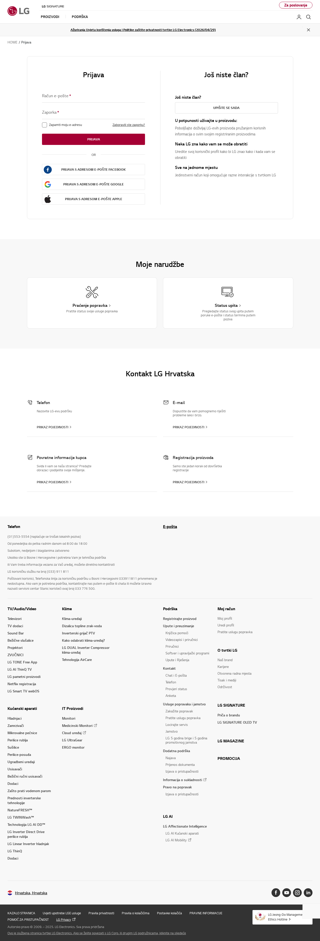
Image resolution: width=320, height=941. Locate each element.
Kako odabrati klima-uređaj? (83, 640)
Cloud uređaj (72, 732)
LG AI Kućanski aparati (182, 833)
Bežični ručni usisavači (25, 776)
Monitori (68, 718)
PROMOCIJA (229, 758)
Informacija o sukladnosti (182, 779)
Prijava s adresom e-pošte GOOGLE (93, 184)
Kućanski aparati (22, 708)
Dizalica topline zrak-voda (82, 625)
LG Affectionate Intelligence (185, 826)
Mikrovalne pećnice (22, 732)
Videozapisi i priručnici (182, 639)
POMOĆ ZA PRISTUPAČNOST (28, 919)
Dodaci (13, 783)
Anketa (171, 695)
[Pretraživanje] (309, 17)
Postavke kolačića (169, 913)
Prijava (93, 139)
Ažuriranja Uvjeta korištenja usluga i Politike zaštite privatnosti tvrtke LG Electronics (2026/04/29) (143, 29)
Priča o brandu (229, 715)
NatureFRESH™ (20, 810)
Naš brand (225, 659)
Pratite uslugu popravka (183, 717)
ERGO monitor (73, 747)
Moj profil (225, 618)
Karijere (223, 666)
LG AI (168, 816)
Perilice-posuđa (19, 754)
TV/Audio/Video (22, 608)
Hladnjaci (15, 718)
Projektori (15, 647)
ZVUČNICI (16, 654)
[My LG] (299, 17)
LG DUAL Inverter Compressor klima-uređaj (86, 650)
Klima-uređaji (72, 618)
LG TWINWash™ (21, 817)
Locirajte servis (177, 724)
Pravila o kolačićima (136, 913)
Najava (171, 757)
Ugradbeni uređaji (21, 761)
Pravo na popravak (177, 787)
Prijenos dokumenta (180, 764)
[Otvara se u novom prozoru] (276, 892)
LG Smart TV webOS (23, 691)
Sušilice (13, 747)
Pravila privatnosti (101, 913)
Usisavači (15, 769)
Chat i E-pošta (176, 675)
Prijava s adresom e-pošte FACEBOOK (93, 169)
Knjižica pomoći (177, 632)
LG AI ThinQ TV (20, 669)
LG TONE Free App (22, 662)
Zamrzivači (16, 725)
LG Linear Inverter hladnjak (28, 843)
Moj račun (226, 608)
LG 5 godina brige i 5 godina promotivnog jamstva (186, 740)
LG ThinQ (15, 851)
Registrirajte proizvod (179, 618)
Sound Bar (16, 633)
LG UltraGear (72, 740)
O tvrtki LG (227, 650)
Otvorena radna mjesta (235, 673)
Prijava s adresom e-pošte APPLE (93, 199)
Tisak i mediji (227, 680)
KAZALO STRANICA (21, 913)
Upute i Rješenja (177, 659)
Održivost (225, 686)
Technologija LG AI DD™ (26, 824)
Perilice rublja (18, 740)
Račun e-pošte (56, 95)
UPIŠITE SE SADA (226, 107)
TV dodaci (15, 625)
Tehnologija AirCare (77, 659)
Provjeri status (176, 688)
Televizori (15, 618)
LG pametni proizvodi (24, 676)
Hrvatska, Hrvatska (31, 893)
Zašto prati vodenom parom (29, 790)
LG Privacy (63, 919)
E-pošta (170, 526)
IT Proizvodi (72, 708)
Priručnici (172, 646)
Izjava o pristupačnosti (182, 771)
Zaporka (50, 112)
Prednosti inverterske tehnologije (24, 800)
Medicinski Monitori (77, 725)
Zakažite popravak (179, 711)
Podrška (170, 608)
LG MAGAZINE (231, 740)
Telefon (171, 682)
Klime (67, 608)
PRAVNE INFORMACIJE (206, 913)
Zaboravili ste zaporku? (128, 124)
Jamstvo (172, 731)
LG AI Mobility (176, 840)
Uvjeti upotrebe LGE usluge (62, 913)
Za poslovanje (295, 5)
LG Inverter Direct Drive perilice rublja (26, 834)
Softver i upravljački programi (187, 653)
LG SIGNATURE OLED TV (237, 722)
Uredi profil (226, 625)
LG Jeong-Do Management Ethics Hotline (287, 917)
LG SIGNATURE (231, 705)
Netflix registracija (22, 683)
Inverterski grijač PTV (78, 633)
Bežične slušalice (21, 640)
